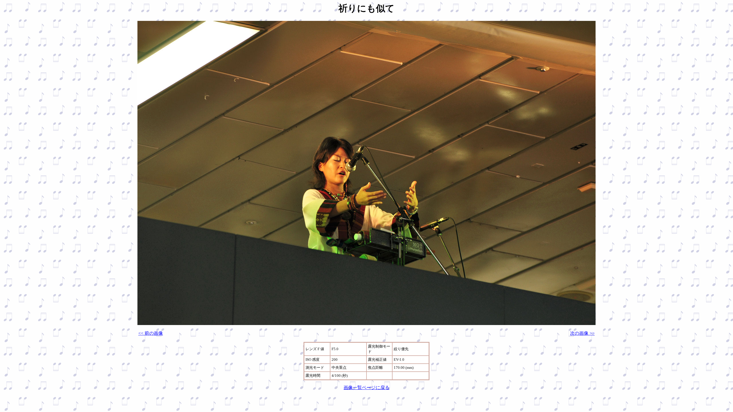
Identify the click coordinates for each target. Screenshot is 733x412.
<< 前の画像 (150, 333)
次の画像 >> (582, 333)
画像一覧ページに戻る (366, 387)
